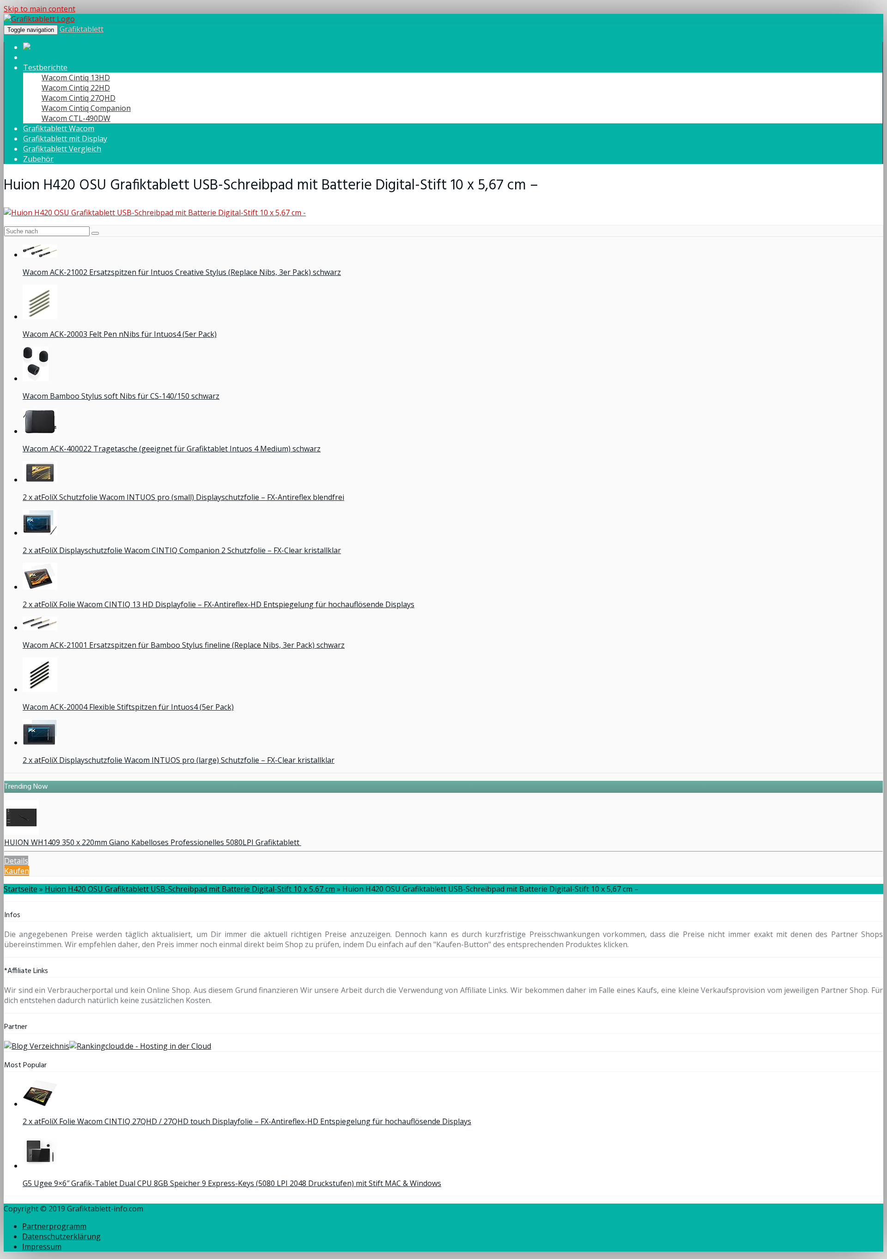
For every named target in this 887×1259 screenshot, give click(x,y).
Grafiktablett (81, 29)
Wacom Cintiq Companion (86, 108)
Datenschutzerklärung (61, 1236)
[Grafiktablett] (39, 19)
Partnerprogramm (54, 1226)
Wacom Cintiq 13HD (76, 78)
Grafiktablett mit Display (65, 139)
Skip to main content (39, 9)
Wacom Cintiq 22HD (76, 88)
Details (16, 861)
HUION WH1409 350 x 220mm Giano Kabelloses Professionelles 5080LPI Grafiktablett (152, 842)
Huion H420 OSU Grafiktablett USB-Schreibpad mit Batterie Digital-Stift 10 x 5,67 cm (190, 889)
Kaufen (16, 871)
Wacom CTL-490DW (76, 118)
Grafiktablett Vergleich (62, 149)
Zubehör (38, 159)
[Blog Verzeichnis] (36, 1046)
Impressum (41, 1246)
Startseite (20, 889)
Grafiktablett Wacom (58, 128)
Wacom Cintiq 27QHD (78, 98)
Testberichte (45, 67)
